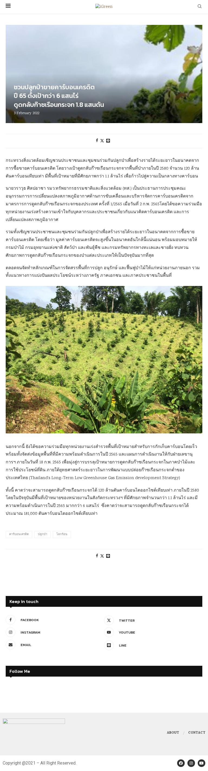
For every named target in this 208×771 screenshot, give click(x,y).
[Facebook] (181, 763)
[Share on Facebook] (97, 141)
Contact (196, 733)
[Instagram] (191, 763)
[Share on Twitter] (102, 141)
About (173, 733)
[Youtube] (201, 763)
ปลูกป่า (42, 534)
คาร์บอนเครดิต (19, 534)
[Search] (199, 7)
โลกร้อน (61, 534)
